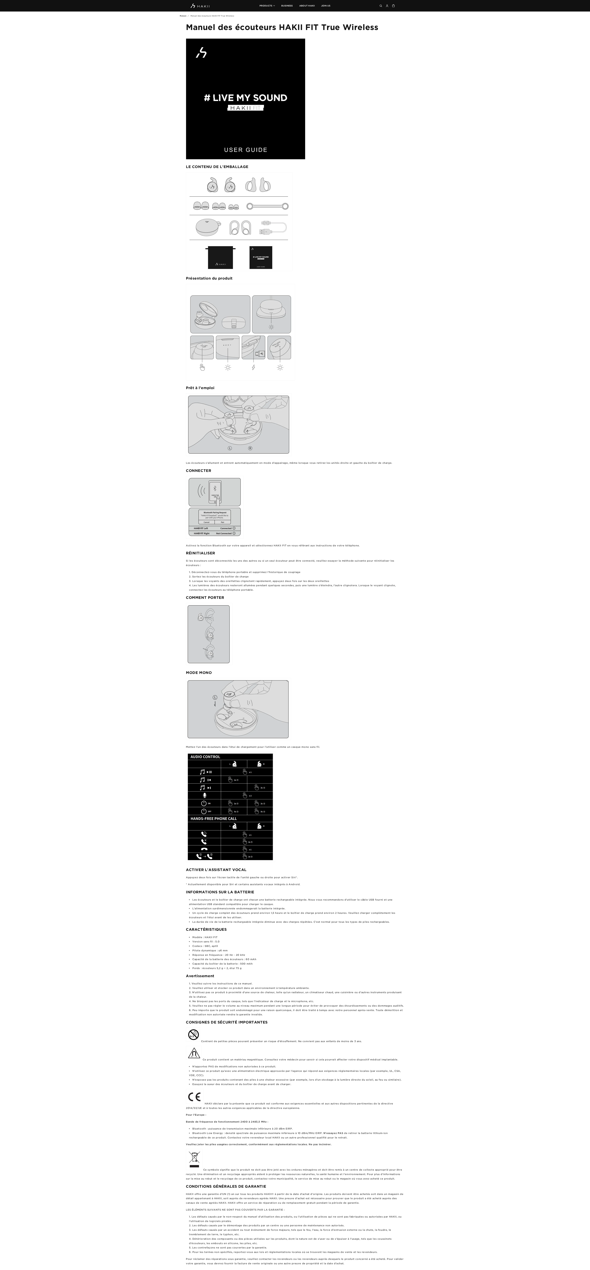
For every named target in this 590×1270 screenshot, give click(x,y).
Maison (183, 16)
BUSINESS (287, 5)
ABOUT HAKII (307, 5)
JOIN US (325, 5)
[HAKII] (200, 6)
